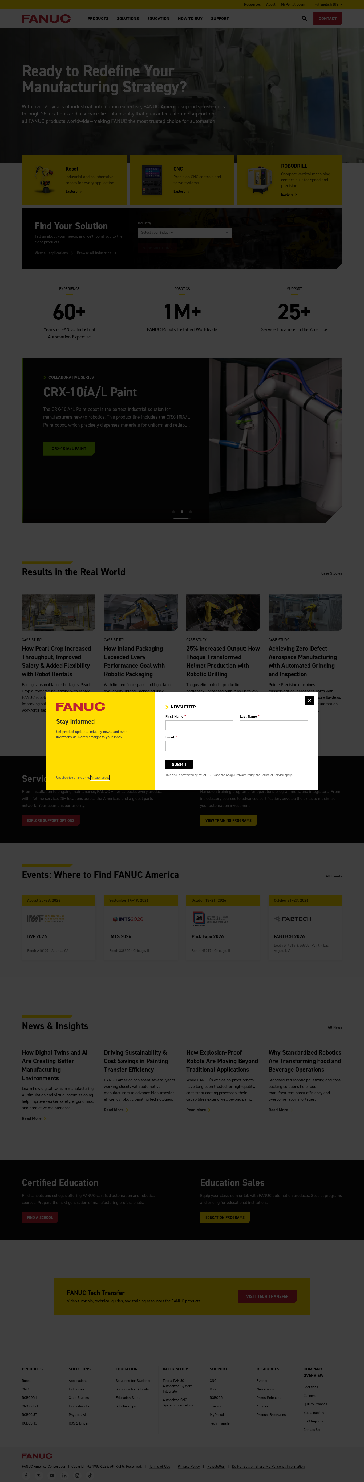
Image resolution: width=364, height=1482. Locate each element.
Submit (179, 764)
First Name (175, 716)
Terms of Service (272, 775)
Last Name (250, 716)
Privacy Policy (245, 775)
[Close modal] (309, 700)
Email (171, 737)
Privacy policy (100, 777)
